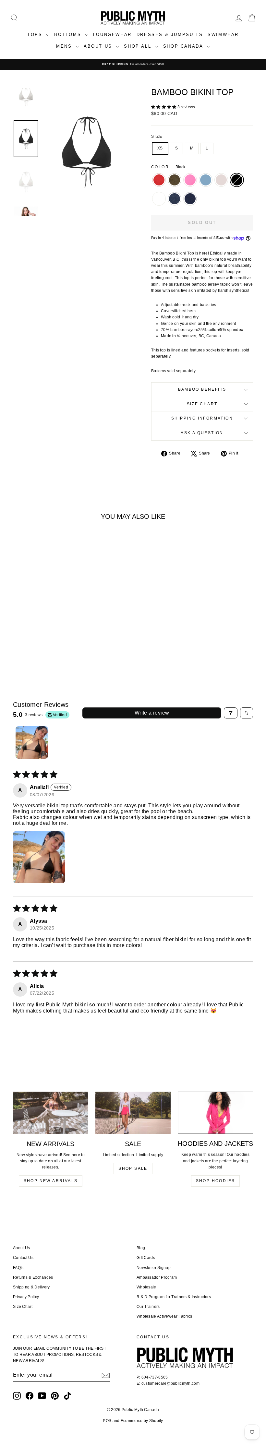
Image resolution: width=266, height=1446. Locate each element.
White (158, 198)
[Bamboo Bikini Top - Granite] (40, 647)
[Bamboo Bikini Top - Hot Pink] (36, 639)
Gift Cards (146, 1257)
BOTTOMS (68, 34)
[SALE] (133, 1113)
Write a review (152, 713)
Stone (221, 179)
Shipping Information (202, 418)
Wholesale (146, 1287)
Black (236, 179)
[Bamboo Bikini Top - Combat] (27, 639)
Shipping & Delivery (31, 1287)
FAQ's (18, 1267)
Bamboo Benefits (202, 389)
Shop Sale (133, 1168)
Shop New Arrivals (51, 1181)
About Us (21, 1248)
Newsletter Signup (154, 1267)
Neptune (205, 179)
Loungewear (112, 34)
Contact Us (23, 1257)
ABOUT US (99, 46)
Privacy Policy (26, 1297)
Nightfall (190, 198)
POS (107, 1420)
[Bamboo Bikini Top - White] (32, 647)
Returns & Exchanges (33, 1277)
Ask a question (202, 433)
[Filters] (230, 712)
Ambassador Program (157, 1277)
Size (157, 136)
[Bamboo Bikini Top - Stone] (53, 639)
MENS (65, 46)
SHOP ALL (138, 46)
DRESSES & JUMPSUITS (170, 34)
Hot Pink (190, 179)
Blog (141, 1248)
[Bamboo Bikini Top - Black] (62, 639)
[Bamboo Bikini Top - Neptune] (45, 639)
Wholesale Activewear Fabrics (164, 1316)
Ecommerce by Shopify (142, 1420)
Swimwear (223, 34)
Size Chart (202, 404)
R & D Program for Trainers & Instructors (174, 1297)
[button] (164, 107)
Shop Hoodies (215, 1181)
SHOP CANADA (184, 46)
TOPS (35, 34)
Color (168, 167)
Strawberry (158, 179)
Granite (174, 198)
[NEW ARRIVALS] (50, 1113)
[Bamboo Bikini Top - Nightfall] (49, 647)
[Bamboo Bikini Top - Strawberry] (18, 639)
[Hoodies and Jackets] (215, 1113)
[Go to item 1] (32, 742)
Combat (174, 179)
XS (160, 148)
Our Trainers (148, 1306)
